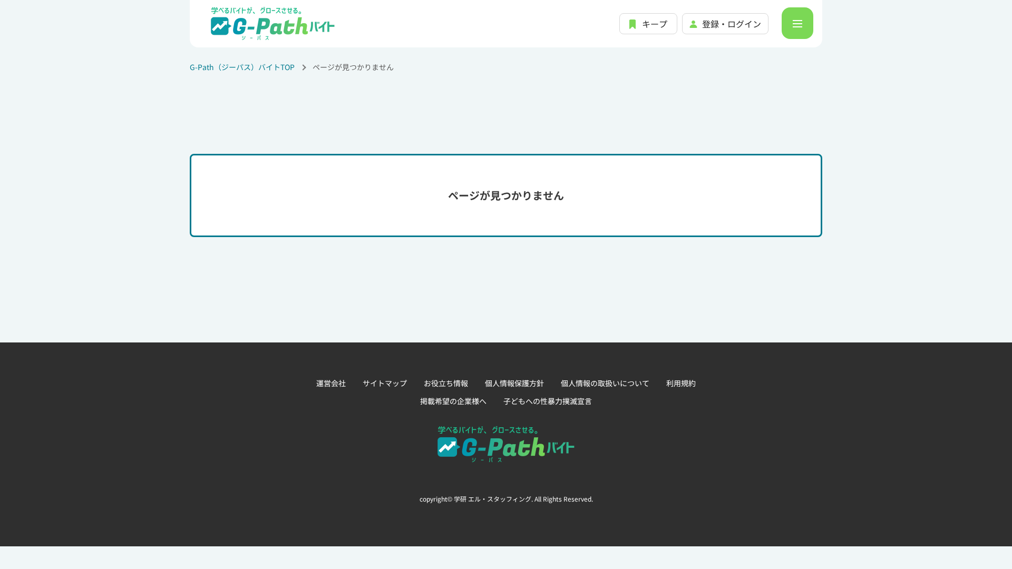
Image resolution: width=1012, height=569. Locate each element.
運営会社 (331, 383)
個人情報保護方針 (514, 383)
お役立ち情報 (446, 383)
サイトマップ (385, 383)
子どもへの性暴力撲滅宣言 (547, 401)
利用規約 (681, 383)
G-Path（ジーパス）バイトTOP (242, 67)
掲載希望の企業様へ (453, 401)
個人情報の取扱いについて (605, 383)
